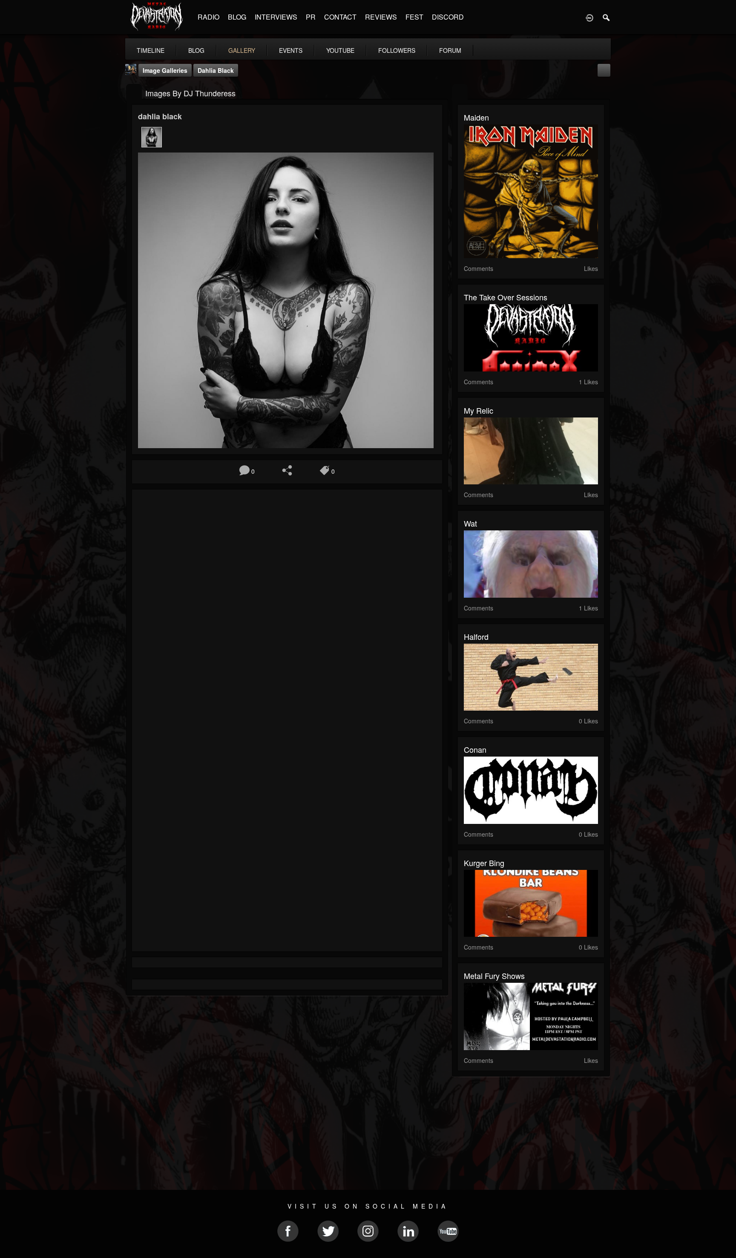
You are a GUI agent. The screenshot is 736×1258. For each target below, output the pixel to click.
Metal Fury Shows (494, 975)
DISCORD (448, 17)
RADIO (208, 17)
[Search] (606, 17)
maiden (476, 117)
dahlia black (216, 70)
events (290, 50)
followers (396, 50)
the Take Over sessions (505, 296)
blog (196, 50)
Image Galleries (165, 70)
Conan (475, 749)
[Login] (589, 17)
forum (450, 50)
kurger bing (484, 862)
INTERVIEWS (276, 17)
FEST (414, 17)
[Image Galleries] (133, 92)
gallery (241, 50)
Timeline (150, 50)
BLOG (237, 17)
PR (311, 17)
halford (476, 636)
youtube (340, 50)
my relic (478, 410)
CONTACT (340, 17)
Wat (470, 523)
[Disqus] (287, 609)
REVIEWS (381, 17)
